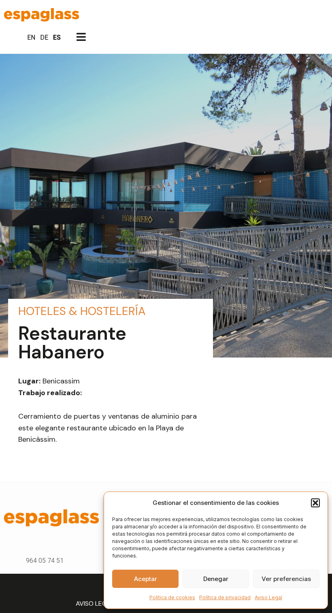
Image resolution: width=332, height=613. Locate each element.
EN (31, 37)
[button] (315, 503)
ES (57, 37)
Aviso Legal (268, 597)
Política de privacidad (225, 597)
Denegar (215, 579)
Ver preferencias (286, 579)
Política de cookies (172, 597)
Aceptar (145, 579)
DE (44, 37)
